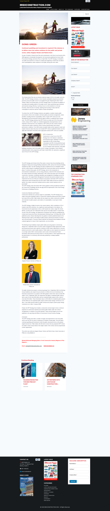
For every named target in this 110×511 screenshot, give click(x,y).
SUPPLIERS (77, 9)
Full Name (72, 469)
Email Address (75, 62)
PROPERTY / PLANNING (48, 492)
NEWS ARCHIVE (47, 500)
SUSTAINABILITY (47, 498)
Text (73, 99)
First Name (74, 68)
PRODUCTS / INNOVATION (49, 495)
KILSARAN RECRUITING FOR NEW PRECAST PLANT (30, 382)
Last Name (74, 74)
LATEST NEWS (53, 9)
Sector (73, 86)
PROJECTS (46, 497)
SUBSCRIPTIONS (85, 9)
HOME (47, 9)
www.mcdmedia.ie (26, 471)
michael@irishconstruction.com (33, 346)
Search (87, 14)
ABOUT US (61, 9)
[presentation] (31, 370)
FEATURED (46, 485)
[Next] (64, 376)
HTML (73, 97)
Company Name (75, 80)
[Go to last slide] (23, 376)
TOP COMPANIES (69, 9)
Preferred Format (75, 95)
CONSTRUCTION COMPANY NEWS (51, 488)
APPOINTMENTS (47, 490)
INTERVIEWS (46, 493)
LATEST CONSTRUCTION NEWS (50, 487)
